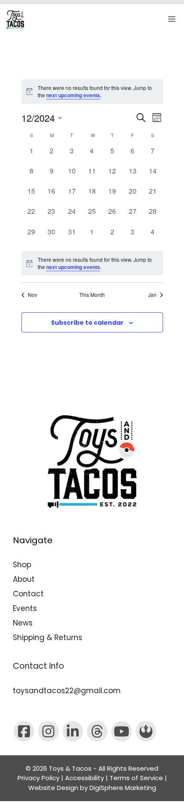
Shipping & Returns (47, 637)
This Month (92, 294)
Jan (152, 294)
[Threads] (97, 731)
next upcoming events (73, 95)
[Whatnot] (146, 731)
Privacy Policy (38, 777)
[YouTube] (121, 731)
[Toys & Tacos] (15, 19)
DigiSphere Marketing (122, 787)
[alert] (92, 263)
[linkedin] (72, 731)
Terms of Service (136, 777)
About (24, 579)
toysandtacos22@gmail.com (67, 690)
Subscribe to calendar (87, 322)
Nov (32, 294)
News (23, 623)
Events (25, 608)
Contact (28, 594)
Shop (22, 565)
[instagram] (48, 731)
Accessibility (84, 777)
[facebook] (24, 731)
